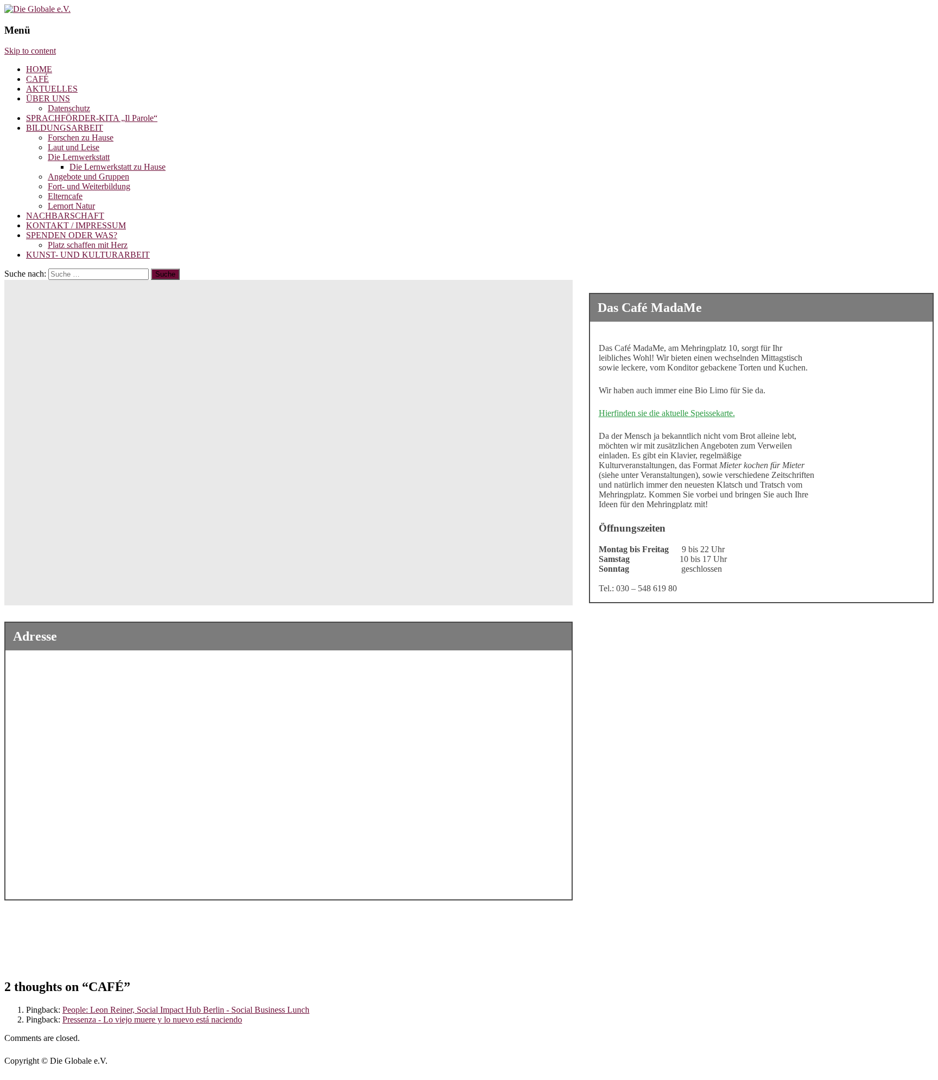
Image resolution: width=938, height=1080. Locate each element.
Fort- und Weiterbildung (89, 186)
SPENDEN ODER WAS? (71, 235)
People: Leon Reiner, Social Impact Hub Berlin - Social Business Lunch (185, 1009)
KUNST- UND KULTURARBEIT (88, 254)
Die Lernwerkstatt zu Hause (117, 166)
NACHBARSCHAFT (65, 215)
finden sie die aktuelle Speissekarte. (674, 413)
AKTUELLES (52, 88)
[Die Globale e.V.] (37, 9)
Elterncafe (65, 196)
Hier (606, 413)
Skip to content (30, 50)
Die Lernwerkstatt (79, 157)
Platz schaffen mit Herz (88, 245)
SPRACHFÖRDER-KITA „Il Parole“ (91, 118)
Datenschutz (69, 108)
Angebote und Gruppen (88, 176)
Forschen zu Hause (80, 137)
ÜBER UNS (48, 98)
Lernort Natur (71, 205)
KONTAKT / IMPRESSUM (76, 225)
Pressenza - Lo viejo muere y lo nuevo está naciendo (152, 1019)
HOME (39, 69)
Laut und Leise (73, 147)
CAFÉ (37, 79)
